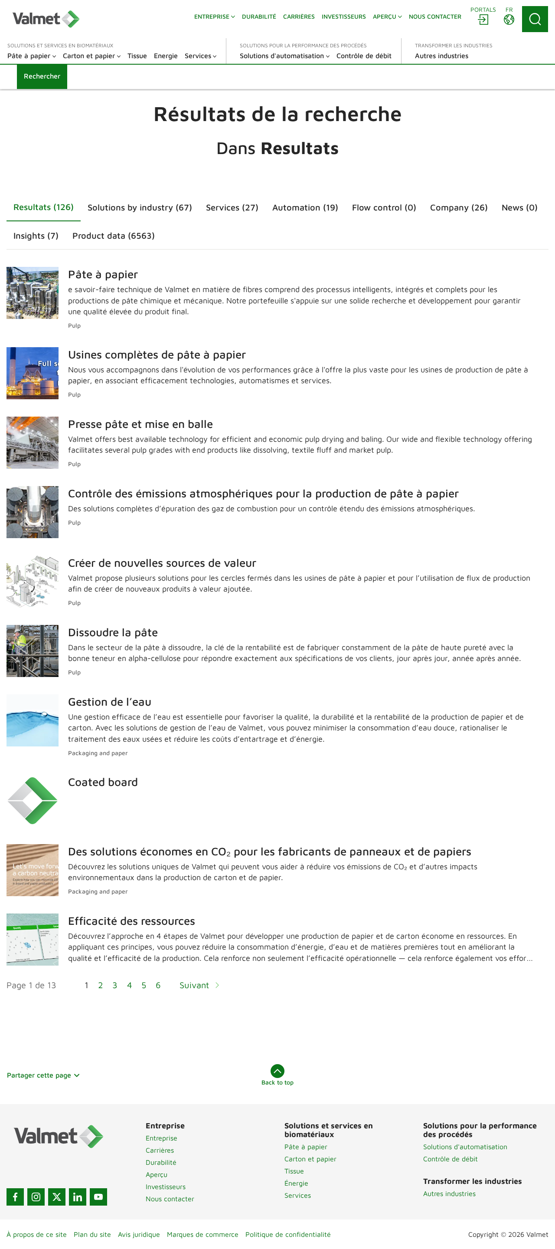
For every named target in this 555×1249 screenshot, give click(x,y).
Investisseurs (166, 1186)
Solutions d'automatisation (465, 1146)
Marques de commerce (202, 1234)
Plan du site (92, 1234)
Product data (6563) (113, 235)
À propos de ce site (37, 1234)
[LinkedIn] (77, 1197)
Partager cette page (39, 1075)
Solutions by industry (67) (140, 207)
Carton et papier (310, 1159)
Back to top (277, 1082)
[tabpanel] (277, 634)
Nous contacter (170, 1199)
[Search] (535, 19)
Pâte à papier (305, 1146)
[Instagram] (36, 1197)
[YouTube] (98, 1197)
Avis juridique (139, 1234)
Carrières (160, 1150)
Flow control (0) (384, 207)
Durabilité (161, 1162)
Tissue (294, 1171)
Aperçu (156, 1174)
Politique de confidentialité (288, 1234)
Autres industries (449, 1193)
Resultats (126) (43, 207)
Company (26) (459, 207)
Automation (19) (305, 207)
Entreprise (161, 1138)
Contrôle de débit (450, 1159)
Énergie (296, 1183)
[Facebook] (15, 1197)
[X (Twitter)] (56, 1197)
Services (297, 1195)
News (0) (520, 207)
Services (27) (232, 207)
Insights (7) (36, 235)
